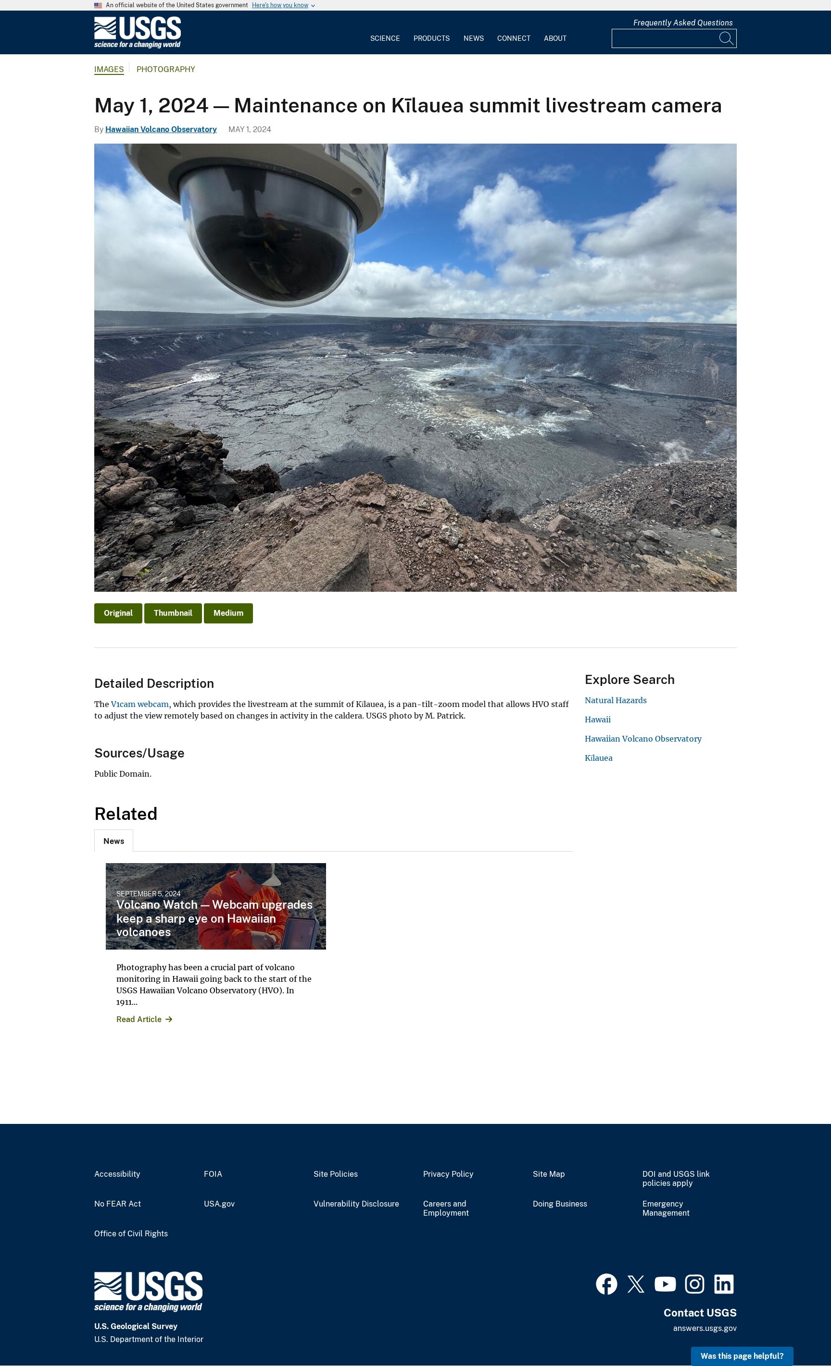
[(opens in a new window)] (606, 1282)
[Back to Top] (796, 1331)
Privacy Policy (448, 1174)
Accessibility (117, 1174)
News (474, 38)
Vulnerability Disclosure (356, 1204)
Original (118, 613)
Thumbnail (173, 613)
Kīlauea (599, 758)
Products (432, 38)
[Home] (137, 46)
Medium (228, 613)
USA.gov (219, 1204)
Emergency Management (666, 1209)
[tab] (113, 840)
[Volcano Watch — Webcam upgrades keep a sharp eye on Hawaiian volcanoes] (216, 906)
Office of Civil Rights (131, 1234)
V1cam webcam (140, 704)
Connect (513, 38)
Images (109, 69)
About (555, 38)
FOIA (213, 1174)
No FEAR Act (117, 1204)
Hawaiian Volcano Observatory (161, 129)
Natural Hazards (616, 700)
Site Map (549, 1174)
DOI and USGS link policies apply (676, 1179)
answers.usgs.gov (705, 1328)
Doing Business (560, 1204)
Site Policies (336, 1174)
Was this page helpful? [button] (742, 1356)
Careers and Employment (446, 1209)
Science (385, 38)
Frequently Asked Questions (683, 22)
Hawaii (598, 719)
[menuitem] (385, 32)
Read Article (139, 1019)
